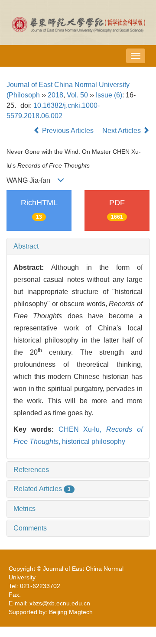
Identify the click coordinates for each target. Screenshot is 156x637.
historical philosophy (93, 441)
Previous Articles (67, 130)
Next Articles (122, 130)
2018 (55, 95)
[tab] (78, 246)
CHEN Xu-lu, (82, 429)
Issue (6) (109, 95)
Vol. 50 (77, 95)
